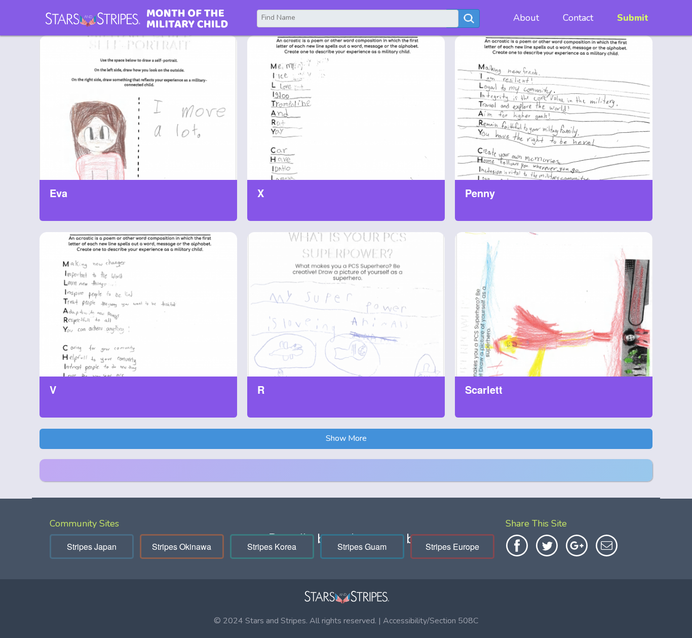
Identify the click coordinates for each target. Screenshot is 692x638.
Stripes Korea (271, 546)
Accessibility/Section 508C (430, 620)
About (526, 18)
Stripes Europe (452, 546)
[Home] (136, 17)
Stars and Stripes (275, 620)
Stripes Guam (362, 546)
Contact (578, 18)
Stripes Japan (92, 546)
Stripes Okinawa (181, 546)
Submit (632, 18)
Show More (346, 438)
